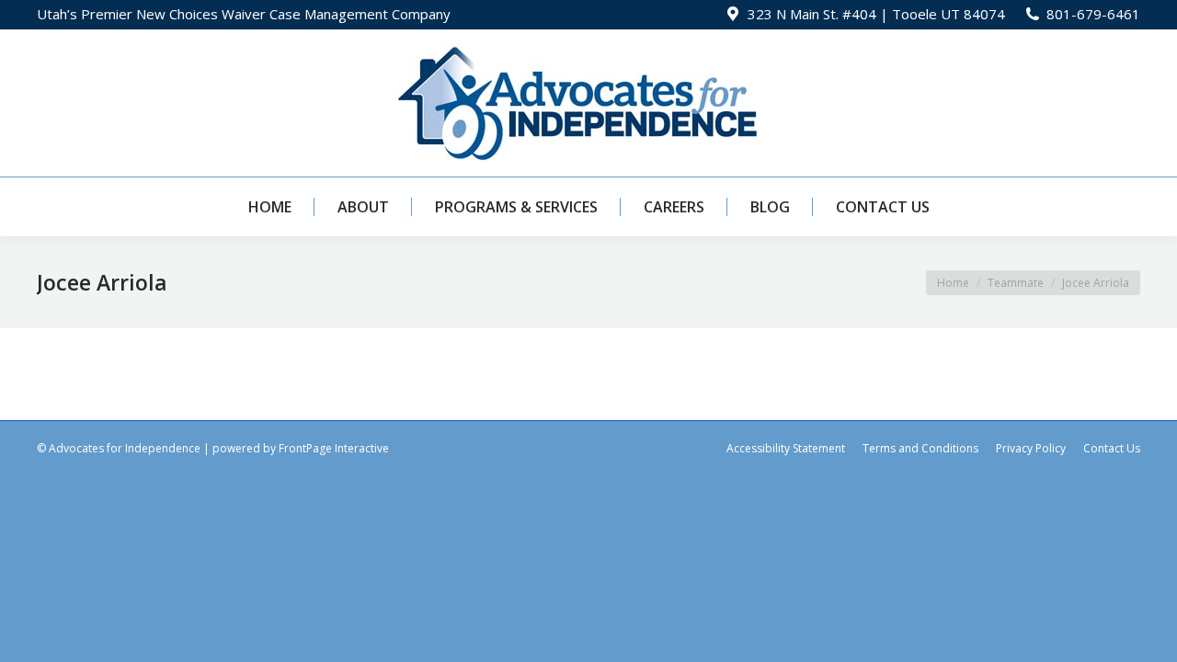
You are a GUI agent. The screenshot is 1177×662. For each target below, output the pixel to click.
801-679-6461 (1093, 14)
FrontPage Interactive (334, 448)
